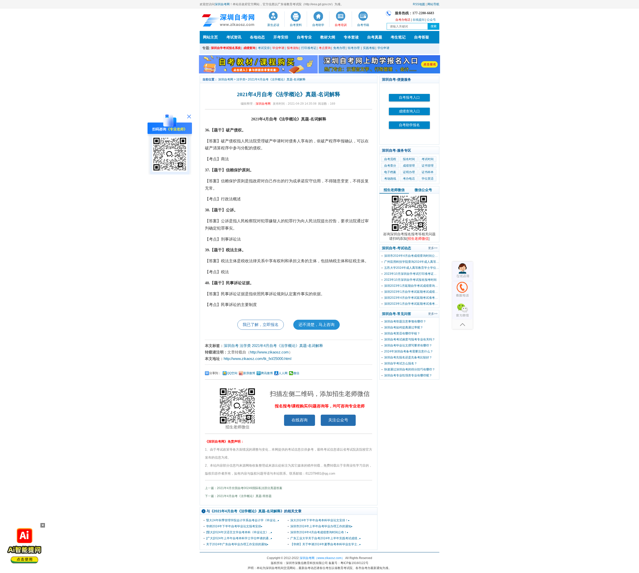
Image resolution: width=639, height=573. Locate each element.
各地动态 (257, 37)
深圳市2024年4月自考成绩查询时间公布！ (318, 532)
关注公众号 (338, 420)
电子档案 (390, 172)
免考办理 (339, 48)
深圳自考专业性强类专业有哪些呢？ (408, 375)
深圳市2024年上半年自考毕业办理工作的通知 (320, 526)
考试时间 (428, 159)
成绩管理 (409, 165)
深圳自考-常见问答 (396, 314)
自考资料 (296, 25)
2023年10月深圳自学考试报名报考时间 (410, 280)
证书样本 (428, 172)
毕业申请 (278, 48)
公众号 (431, 19)
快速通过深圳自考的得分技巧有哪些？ (409, 369)
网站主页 (210, 37)
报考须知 (293, 48)
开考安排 (280, 37)
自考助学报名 (409, 125)
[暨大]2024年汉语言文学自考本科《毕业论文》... (238, 532)
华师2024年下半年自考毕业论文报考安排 (233, 526)
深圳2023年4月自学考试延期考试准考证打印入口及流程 (411, 297)
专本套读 (351, 37)
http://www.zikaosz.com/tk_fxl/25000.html (257, 358)
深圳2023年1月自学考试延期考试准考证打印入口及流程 (411, 303)
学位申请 (383, 48)
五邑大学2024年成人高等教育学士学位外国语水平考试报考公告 (411, 268)
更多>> (433, 248)
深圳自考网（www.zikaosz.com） (322, 558)
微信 (296, 373)
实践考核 (369, 48)
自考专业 (304, 37)
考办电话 (409, 178)
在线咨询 (300, 420)
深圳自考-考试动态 (396, 248)
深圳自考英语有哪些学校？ (402, 333)
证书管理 (428, 165)
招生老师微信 (394, 190)
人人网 (283, 373)
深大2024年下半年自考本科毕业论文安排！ (319, 520)
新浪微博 (249, 373)
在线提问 (419, 19)
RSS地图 (419, 4)
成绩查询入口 (409, 111)
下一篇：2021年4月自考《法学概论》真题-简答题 (238, 496)
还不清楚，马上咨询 (316, 324)
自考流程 (390, 159)
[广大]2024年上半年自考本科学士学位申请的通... (238, 538)
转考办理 (354, 48)
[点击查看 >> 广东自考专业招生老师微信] (169, 170)
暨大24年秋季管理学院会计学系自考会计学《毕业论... (242, 520)
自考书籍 (363, 25)
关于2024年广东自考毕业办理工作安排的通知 (236, 544)
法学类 (240, 79)
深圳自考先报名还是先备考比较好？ (408, 357)
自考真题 (374, 37)
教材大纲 (327, 37)
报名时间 (409, 159)
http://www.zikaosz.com (269, 352)
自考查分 (390, 165)
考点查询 (325, 48)
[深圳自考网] (227, 21)
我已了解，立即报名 (261, 324)
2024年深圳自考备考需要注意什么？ (408, 351)
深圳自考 (231, 345)
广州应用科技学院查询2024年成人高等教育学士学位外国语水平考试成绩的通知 (411, 262)
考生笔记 (398, 37)
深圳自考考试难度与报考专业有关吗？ (409, 339)
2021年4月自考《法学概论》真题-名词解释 (277, 79)
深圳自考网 (222, 4)
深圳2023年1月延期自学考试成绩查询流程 (411, 285)
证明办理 (409, 172)
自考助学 (318, 25)
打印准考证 (308, 48)
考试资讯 (233, 37)
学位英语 (428, 178)
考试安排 (264, 48)
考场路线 (390, 178)
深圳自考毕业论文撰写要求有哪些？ (408, 345)
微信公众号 (423, 190)
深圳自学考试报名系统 (226, 48)
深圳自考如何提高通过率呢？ (403, 327)
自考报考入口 (409, 97)
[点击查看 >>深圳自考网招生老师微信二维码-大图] (409, 231)
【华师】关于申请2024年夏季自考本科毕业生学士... (324, 544)
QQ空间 (232, 373)
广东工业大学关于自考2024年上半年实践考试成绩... (324, 538)
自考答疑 (421, 37)
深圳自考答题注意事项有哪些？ (405, 321)
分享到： (215, 373)
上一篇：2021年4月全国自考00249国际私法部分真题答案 (243, 488)
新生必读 (273, 25)
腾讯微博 (267, 373)
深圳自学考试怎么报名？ (400, 363)
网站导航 (433, 4)
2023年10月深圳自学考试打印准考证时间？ (411, 274)
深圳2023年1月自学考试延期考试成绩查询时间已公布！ (411, 291)
